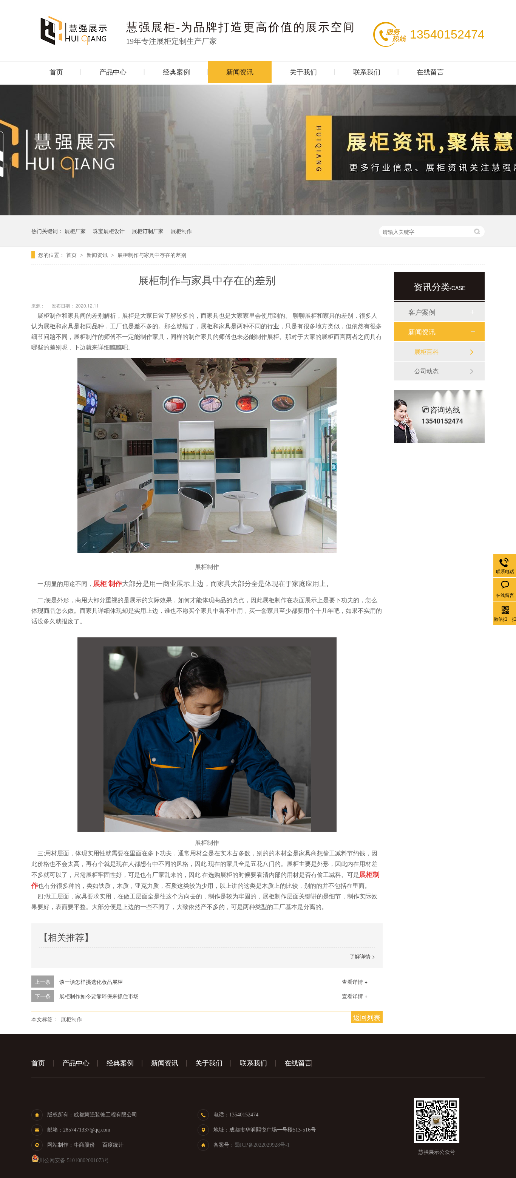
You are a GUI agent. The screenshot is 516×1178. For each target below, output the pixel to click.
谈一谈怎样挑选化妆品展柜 (91, 981)
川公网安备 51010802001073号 (74, 1160)
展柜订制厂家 (148, 231)
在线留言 (430, 72)
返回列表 (366, 1017)
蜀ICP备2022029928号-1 (262, 1145)
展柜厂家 (75, 231)
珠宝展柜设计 (109, 231)
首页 (56, 72)
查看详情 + (355, 981)
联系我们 (366, 72)
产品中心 (113, 72)
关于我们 (303, 72)
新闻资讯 (239, 72)
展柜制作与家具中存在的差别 (151, 254)
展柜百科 (426, 351)
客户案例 (422, 312)
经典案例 (176, 72)
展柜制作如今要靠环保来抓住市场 (99, 996)
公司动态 (426, 370)
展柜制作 (181, 231)
